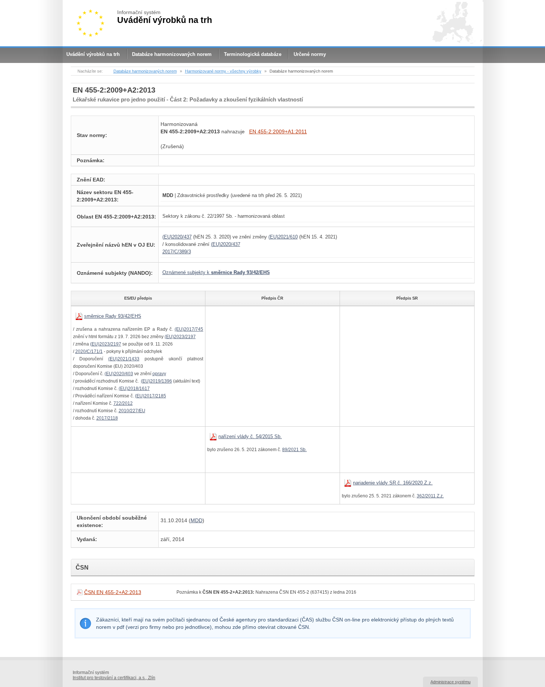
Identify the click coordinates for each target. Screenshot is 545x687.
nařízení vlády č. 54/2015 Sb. (250, 436)
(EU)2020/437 (177, 237)
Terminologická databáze (252, 54)
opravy (159, 373)
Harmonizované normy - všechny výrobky (223, 71)
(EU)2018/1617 (134, 388)
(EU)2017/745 (189, 329)
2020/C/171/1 (89, 351)
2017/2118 (107, 418)
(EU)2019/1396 (156, 381)
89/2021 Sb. (294, 449)
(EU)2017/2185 (150, 395)
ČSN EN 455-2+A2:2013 (112, 592)
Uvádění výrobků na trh (93, 54)
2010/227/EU (132, 410)
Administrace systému (450, 682)
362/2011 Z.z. (430, 495)
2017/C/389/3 (176, 251)
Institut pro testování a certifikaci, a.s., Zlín (114, 677)
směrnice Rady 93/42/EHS (112, 316)
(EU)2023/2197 (180, 336)
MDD (196, 520)
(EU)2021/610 (283, 237)
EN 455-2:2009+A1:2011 (278, 131)
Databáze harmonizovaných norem (172, 54)
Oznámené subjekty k (216, 272)
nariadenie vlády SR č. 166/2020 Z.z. (393, 483)
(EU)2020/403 (119, 373)
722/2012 (123, 403)
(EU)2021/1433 (123, 358)
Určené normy (310, 54)
